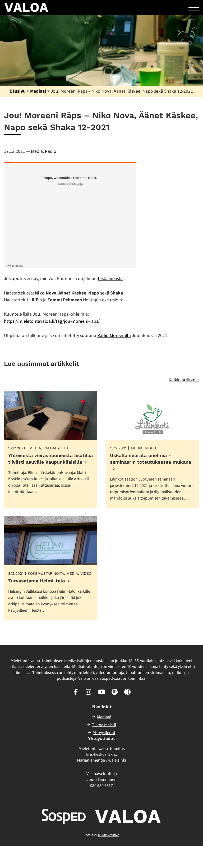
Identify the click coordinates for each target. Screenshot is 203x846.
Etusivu (18, 91)
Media (37, 151)
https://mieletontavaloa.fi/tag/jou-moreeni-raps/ (52, 321)
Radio (50, 151)
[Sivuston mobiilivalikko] (193, 7)
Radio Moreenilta (114, 335)
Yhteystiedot (104, 733)
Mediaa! (38, 91)
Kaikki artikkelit (184, 380)
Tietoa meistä (104, 725)
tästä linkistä (110, 278)
